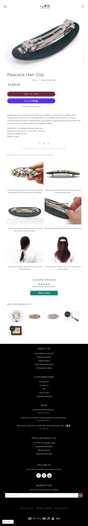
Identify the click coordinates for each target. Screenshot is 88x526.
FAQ (44, 389)
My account (44, 382)
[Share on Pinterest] (48, 143)
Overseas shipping (44, 396)
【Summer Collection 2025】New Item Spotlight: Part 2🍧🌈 (43, 427)
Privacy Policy (26, 508)
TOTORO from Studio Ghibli (44, 443)
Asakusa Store (44, 361)
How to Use (44, 393)
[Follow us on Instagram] (44, 476)
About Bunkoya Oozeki (44, 353)
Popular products (44, 357)
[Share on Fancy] (44, 143)
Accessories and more (30, 148)
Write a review (44, 293)
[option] (44, 40)
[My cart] (83, 6)
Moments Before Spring (43, 411)
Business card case (44, 454)
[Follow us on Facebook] (38, 476)
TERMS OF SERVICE (44, 508)
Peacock (52, 148)
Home (35, 80)
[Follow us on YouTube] (49, 476)
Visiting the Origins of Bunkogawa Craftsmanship (43, 419)
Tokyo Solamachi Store (44, 364)
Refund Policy (61, 508)
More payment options (31, 106)
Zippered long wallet (44, 447)
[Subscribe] (80, 495)
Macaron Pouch (44, 450)
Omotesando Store (44, 368)
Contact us (44, 385)
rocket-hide (61, 148)
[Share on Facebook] (39, 143)
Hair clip (44, 148)
